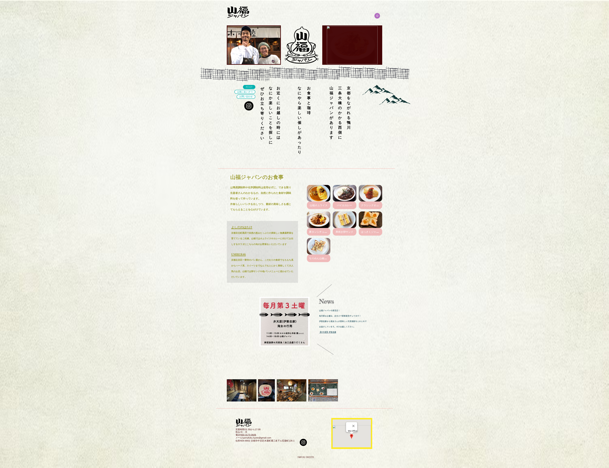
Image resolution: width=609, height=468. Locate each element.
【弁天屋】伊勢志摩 (327, 332)
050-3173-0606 (248, 435)
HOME (249, 87)
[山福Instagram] (248, 105)
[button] (352, 45)
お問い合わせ (246, 96)
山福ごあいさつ (245, 91)
